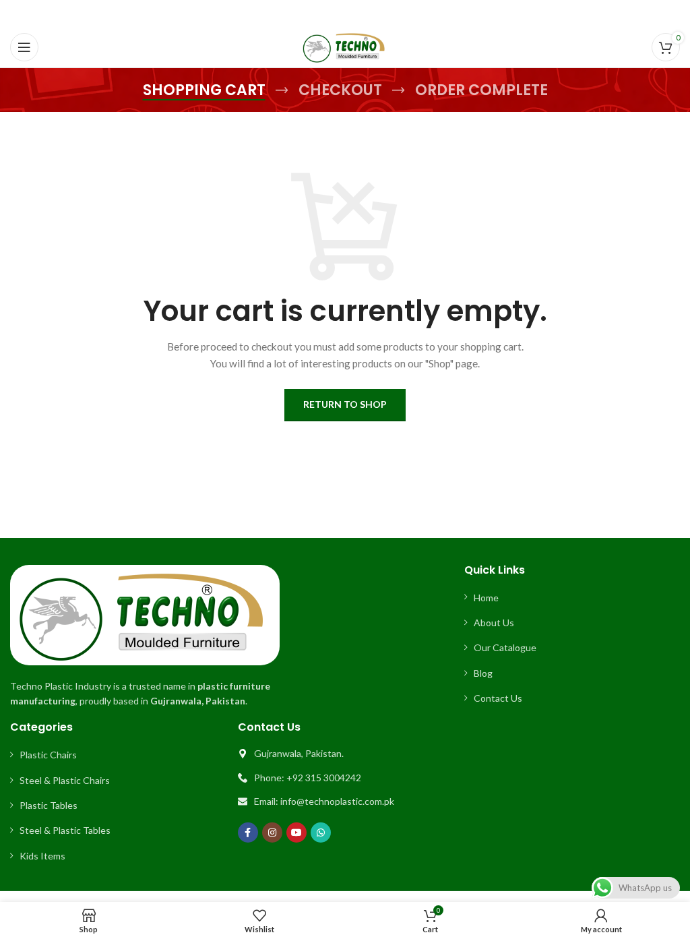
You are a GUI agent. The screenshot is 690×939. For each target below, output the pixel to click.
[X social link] (327, 14)
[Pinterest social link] (345, 14)
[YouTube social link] (296, 832)
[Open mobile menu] (24, 47)
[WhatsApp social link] (378, 14)
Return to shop (345, 404)
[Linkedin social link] (362, 14)
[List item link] (572, 597)
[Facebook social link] (312, 14)
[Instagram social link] (272, 832)
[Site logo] (345, 46)
